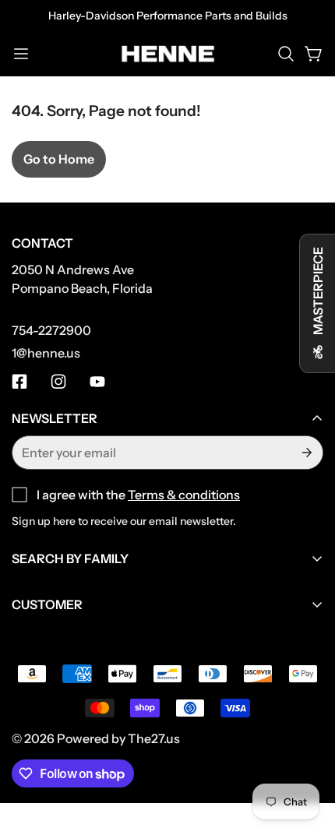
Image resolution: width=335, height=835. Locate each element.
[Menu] (21, 53)
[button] (286, 53)
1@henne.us (46, 353)
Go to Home (58, 159)
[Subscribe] (305, 452)
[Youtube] (97, 381)
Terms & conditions (184, 494)
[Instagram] (58, 381)
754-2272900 (51, 330)
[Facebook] (19, 381)
